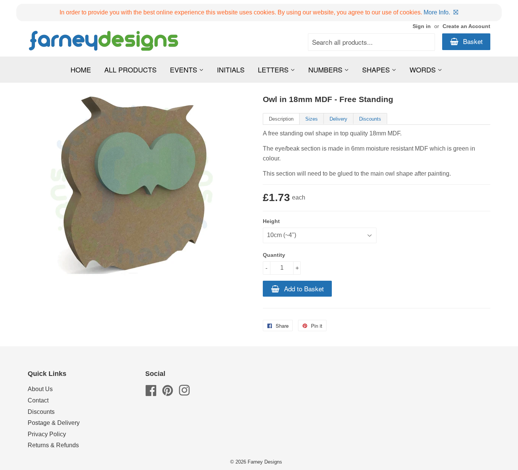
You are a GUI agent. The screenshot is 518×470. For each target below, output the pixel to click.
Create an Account (466, 26)
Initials (231, 69)
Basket (472, 41)
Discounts (370, 119)
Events (184, 69)
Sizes (311, 119)
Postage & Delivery (54, 423)
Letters (274, 69)
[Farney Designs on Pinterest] (167, 393)
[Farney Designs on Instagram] (184, 393)
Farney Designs (265, 462)
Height (271, 221)
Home (81, 69)
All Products (130, 69)
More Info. (437, 12)
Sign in (422, 26)
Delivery (338, 119)
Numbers (326, 69)
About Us (40, 389)
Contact (38, 400)
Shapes (377, 69)
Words (424, 69)
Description (281, 119)
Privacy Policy (47, 434)
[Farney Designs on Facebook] (151, 393)
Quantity (274, 255)
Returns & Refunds (53, 445)
